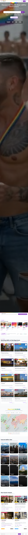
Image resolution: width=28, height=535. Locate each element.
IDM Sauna (17, 520)
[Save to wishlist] (12, 357)
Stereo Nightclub (4, 503)
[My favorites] (18, 1)
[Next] (22, 320)
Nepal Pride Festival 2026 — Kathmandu (20, 368)
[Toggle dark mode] (19, 1)
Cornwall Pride (3, 368)
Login (24, 1)
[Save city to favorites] (8, 443)
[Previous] (21, 320)
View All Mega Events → (24, 341)
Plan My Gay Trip (14, 17)
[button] (12, 419)
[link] (19, 327)
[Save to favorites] (12, 501)
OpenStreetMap (23, 431)
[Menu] (26, 1)
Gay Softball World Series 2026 (19, 383)
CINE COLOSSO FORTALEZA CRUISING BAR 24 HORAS (20, 504)
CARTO (26, 431)
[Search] (16, 1)
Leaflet (20, 431)
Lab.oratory (3, 520)
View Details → (10, 387)
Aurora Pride (3, 383)
